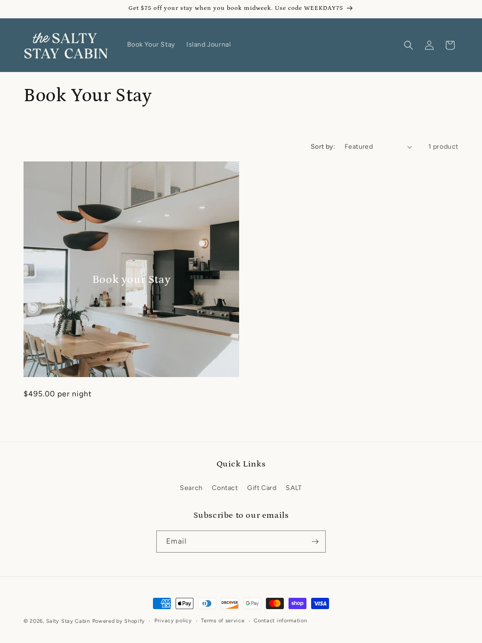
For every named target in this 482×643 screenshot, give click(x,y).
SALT (294, 488)
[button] (408, 45)
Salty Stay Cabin (68, 621)
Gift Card (261, 488)
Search (191, 488)
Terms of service (222, 621)
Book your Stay (131, 279)
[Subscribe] (315, 541)
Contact (225, 488)
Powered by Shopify (118, 621)
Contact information (280, 621)
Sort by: (323, 147)
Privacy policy (173, 621)
